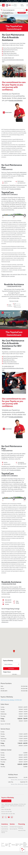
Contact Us (7, 801)
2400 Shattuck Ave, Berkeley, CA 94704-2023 (11, 700)
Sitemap (13, 844)
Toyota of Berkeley (3, 844)
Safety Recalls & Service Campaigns (25, 844)
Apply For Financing (20, 827)
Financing (21, 824)
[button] (14, 651)
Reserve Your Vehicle (4, 831)
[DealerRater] (11, 817)
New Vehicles (4, 826)
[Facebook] (2, 817)
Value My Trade (21, 830)
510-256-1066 (24, 688)
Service (12, 824)
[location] (26, 1)
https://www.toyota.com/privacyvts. (9, 562)
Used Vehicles (4, 829)
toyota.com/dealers (15, 100)
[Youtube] (8, 817)
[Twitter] (5, 817)
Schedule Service (14, 826)
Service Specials (13, 829)
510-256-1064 (24, 686)
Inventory (4, 824)
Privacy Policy (6, 844)
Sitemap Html (17, 844)
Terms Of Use (10, 844)
